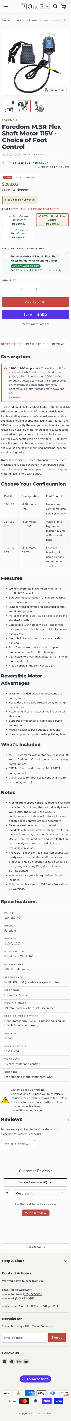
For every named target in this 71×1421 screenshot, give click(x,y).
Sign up (57, 1337)
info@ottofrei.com (21, 1290)
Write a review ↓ (18, 1144)
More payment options (36, 324)
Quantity (9, 280)
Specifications (36, 344)
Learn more (15, 397)
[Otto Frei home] (35, 6)
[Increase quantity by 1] (36, 289)
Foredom (9, 120)
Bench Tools (50, 20)
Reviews (58, 344)
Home (5, 20)
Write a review (35, 1213)
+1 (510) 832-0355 (22, 1298)
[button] (10, 106)
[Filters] (7, 1193)
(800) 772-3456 (32, 1294)
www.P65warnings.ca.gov (27, 1110)
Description (11, 344)
